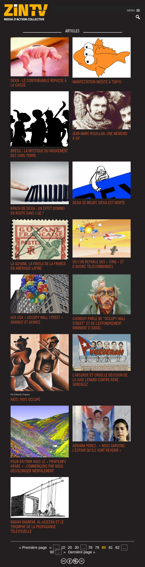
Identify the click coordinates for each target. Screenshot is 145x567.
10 (63, 547)
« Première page (33, 547)
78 (90, 547)
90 (52, 552)
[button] (131, 10)
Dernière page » (81, 552)
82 (117, 547)
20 (70, 547)
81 (111, 547)
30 (77, 547)
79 (97, 547)
